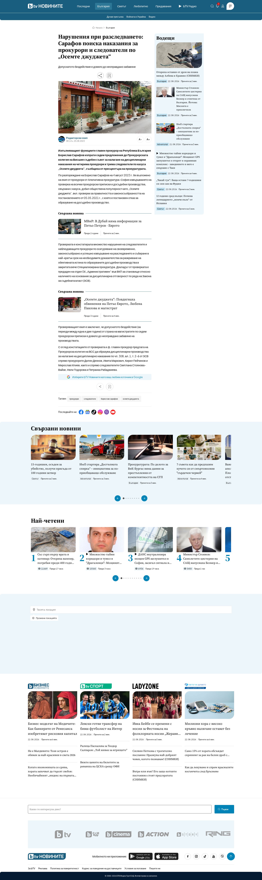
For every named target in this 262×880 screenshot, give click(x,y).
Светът (121, 6)
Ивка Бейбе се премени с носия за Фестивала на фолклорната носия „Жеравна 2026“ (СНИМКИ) (156, 728)
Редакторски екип (77, 138)
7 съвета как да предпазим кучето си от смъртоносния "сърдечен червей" (196, 468)
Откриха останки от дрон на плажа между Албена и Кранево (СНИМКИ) (178, 73)
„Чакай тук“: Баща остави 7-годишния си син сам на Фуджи (178, 181)
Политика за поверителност (64, 868)
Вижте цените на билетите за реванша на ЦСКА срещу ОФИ (99, 764)
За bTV (31, 868)
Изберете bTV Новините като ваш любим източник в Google (107, 377)
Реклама (42, 868)
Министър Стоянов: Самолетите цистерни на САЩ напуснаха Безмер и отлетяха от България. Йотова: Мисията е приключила (189, 98)
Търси (224, 809)
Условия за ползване (135, 868)
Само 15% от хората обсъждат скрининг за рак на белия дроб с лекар (206, 753)
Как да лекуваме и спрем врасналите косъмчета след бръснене (209, 769)
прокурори (74, 399)
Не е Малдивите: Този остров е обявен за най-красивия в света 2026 (51, 753)
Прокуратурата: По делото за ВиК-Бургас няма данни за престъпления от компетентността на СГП (148, 470)
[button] (118, 498)
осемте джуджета (131, 399)
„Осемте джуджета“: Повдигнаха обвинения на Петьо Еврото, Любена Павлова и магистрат (113, 303)
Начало (99, 27)
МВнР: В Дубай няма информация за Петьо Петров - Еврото (112, 223)
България (103, 6)
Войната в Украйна (136, 16)
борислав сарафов (109, 399)
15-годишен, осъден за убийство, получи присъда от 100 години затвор (51, 468)
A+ (148, 139)
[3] (217, 6)
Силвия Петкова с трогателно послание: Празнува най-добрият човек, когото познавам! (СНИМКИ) (156, 755)
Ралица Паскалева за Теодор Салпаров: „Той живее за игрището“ (103, 748)
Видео (152, 16)
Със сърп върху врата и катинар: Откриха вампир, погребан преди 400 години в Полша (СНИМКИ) (56, 558)
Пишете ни (154, 868)
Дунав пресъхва (115, 16)
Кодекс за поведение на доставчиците (101, 868)
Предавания (163, 6)
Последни (83, 6)
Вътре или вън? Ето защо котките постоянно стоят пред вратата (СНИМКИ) (155, 775)
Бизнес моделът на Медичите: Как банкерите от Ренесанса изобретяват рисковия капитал (52, 728)
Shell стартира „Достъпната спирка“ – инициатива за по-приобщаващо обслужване (188, 131)
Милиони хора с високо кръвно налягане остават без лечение (207, 728)
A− (140, 139)
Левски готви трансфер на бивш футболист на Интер (101, 726)
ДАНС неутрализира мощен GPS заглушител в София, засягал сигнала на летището (152, 558)
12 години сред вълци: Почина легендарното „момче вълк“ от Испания (174, 199)
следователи (90, 399)
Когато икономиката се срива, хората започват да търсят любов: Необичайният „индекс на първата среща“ (51, 771)
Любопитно (141, 6)
